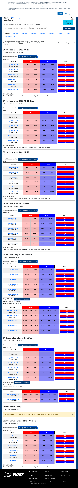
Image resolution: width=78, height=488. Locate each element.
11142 (27, 358)
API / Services (33, 472)
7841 (26, 436)
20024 (35, 451)
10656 (27, 79)
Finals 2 (12, 325)
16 (13, 141)
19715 (44, 75)
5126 (26, 446)
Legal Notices (33, 478)
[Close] (72, 414)
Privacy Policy (38, 6)
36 (13, 378)
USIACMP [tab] (68, 34)
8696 (42, 378)
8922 (35, 126)
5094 (35, 65)
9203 (35, 131)
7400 (35, 378)
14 (13, 136)
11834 (52, 79)
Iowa (12, 17)
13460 (44, 89)
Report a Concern (50, 478)
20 (13, 451)
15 (13, 279)
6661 (27, 65)
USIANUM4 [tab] (25, 34)
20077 (43, 451)
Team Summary (68, 22)
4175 (35, 353)
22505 (36, 182)
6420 (27, 84)
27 (13, 455)
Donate (31, 475)
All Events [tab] (7, 34)
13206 (35, 79)
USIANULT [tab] (52, 34)
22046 (35, 75)
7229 (35, 441)
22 (13, 84)
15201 (44, 65)
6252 (52, 89)
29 (13, 294)
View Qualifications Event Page (28, 57)
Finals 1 (12, 320)
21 (13, 192)
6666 (51, 436)
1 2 (13, 315)
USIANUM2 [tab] (43, 34)
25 (13, 89)
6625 (44, 177)
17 (13, 79)
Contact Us (64, 472)
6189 (50, 353)
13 (13, 363)
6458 (27, 353)
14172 (43, 455)
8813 (27, 373)
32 (13, 460)
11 (13, 177)
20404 (27, 75)
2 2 (13, 399)
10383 (52, 65)
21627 (43, 436)
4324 (42, 363)
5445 (35, 70)
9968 (50, 233)
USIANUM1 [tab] (34, 34)
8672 (50, 368)
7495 (42, 269)
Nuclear (21, 19)
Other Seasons (68, 28)
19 (13, 368)
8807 (51, 451)
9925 (27, 368)
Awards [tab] (16, 37)
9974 (26, 441)
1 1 (13, 310)
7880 (35, 84)
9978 (51, 441)
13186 (43, 460)
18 (13, 187)
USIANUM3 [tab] (16, 34)
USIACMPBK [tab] (8, 37)
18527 (27, 460)
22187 (35, 446)
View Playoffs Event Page (22, 299)
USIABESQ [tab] (60, 34)
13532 (50, 378)
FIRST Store (48, 475)
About (47, 472)
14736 (52, 70)
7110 (42, 358)
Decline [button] (66, 13)
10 (13, 228)
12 (13, 75)
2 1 (13, 394)
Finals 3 (12, 330)
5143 (50, 358)
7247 (44, 70)
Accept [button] (60, 13)
